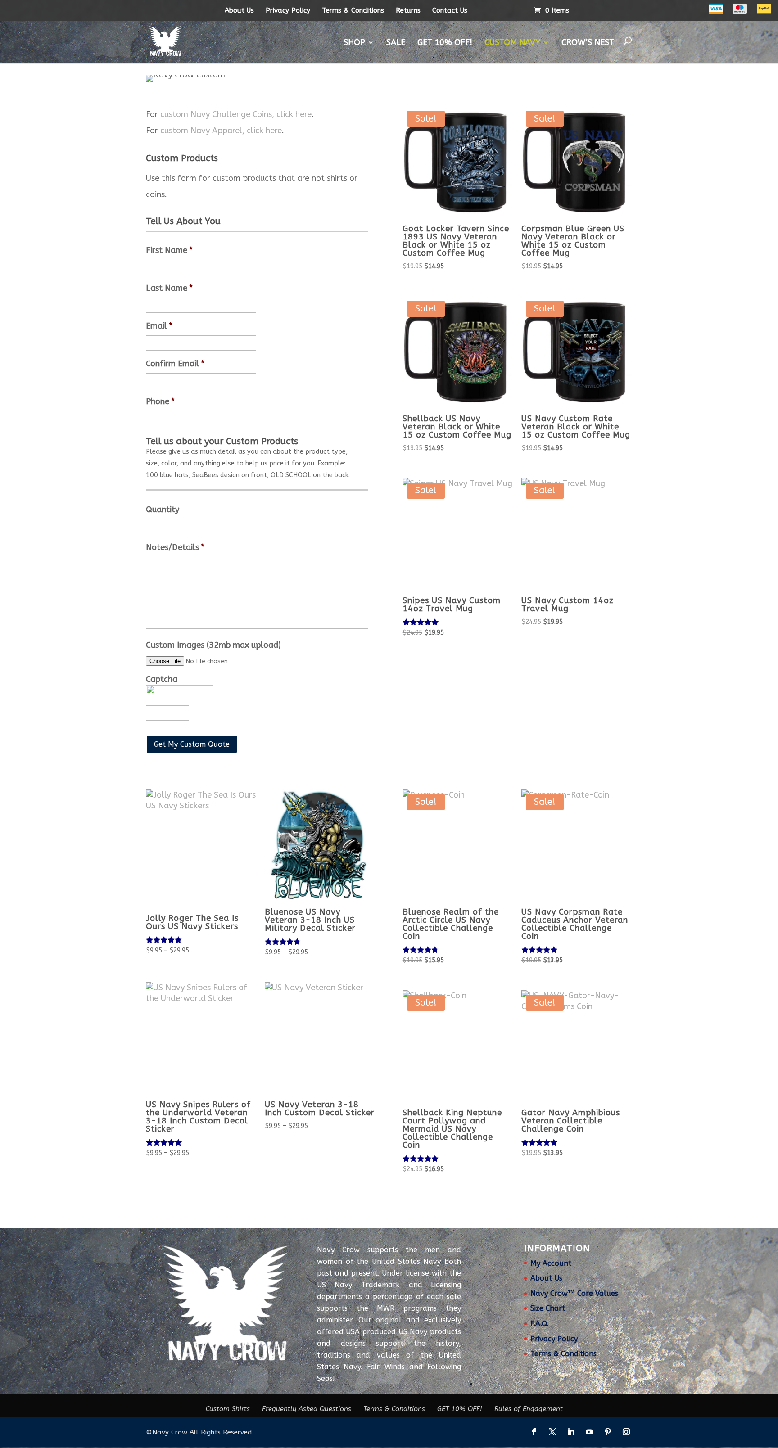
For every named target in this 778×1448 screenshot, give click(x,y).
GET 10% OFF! (444, 42)
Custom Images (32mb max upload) (213, 645)
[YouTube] (589, 1432)
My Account (550, 1263)
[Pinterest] (607, 1432)
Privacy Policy (288, 10)
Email (159, 326)
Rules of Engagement (528, 1409)
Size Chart (547, 1308)
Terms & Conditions (353, 10)
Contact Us (449, 10)
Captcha (161, 679)
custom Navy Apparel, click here (221, 130)
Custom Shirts (228, 1409)
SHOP (354, 42)
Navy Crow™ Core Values (574, 1293)
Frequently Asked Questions (306, 1409)
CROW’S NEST (587, 42)
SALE (395, 42)
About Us (239, 10)
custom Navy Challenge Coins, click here (236, 114)
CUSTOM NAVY (512, 42)
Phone (160, 401)
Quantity (162, 509)
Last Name (169, 288)
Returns (408, 10)
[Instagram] (626, 1432)
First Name (169, 250)
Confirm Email (175, 364)
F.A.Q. (539, 1323)
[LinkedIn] (570, 1432)
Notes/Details (175, 547)
